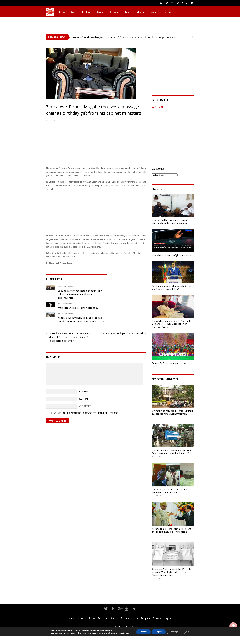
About (168, 11)
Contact (154, 11)
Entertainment (65, 303)
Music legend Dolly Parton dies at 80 (78, 307)
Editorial (103, 618)
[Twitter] (167, 2)
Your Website (85, 405)
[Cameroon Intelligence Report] (50, 14)
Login (168, 618)
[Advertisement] (120, 25)
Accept (143, 631)
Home (64, 11)
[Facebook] (172, 2)
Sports (100, 11)
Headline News (65, 313)
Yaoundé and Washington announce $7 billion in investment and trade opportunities (80, 294)
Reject (159, 631)
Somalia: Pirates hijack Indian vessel (123, 333)
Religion (140, 11)
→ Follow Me (158, 107)
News (73, 11)
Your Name (83, 391)
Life (127, 11)
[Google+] (177, 2)
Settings (174, 631)
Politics (86, 11)
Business (114, 11)
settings (124, 633)
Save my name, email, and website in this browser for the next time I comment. (83, 413)
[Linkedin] (187, 2)
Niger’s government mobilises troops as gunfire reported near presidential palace (122, 37)
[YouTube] (182, 2)
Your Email (83, 398)
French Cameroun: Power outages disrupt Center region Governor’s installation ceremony (68, 337)
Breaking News (65, 286)
